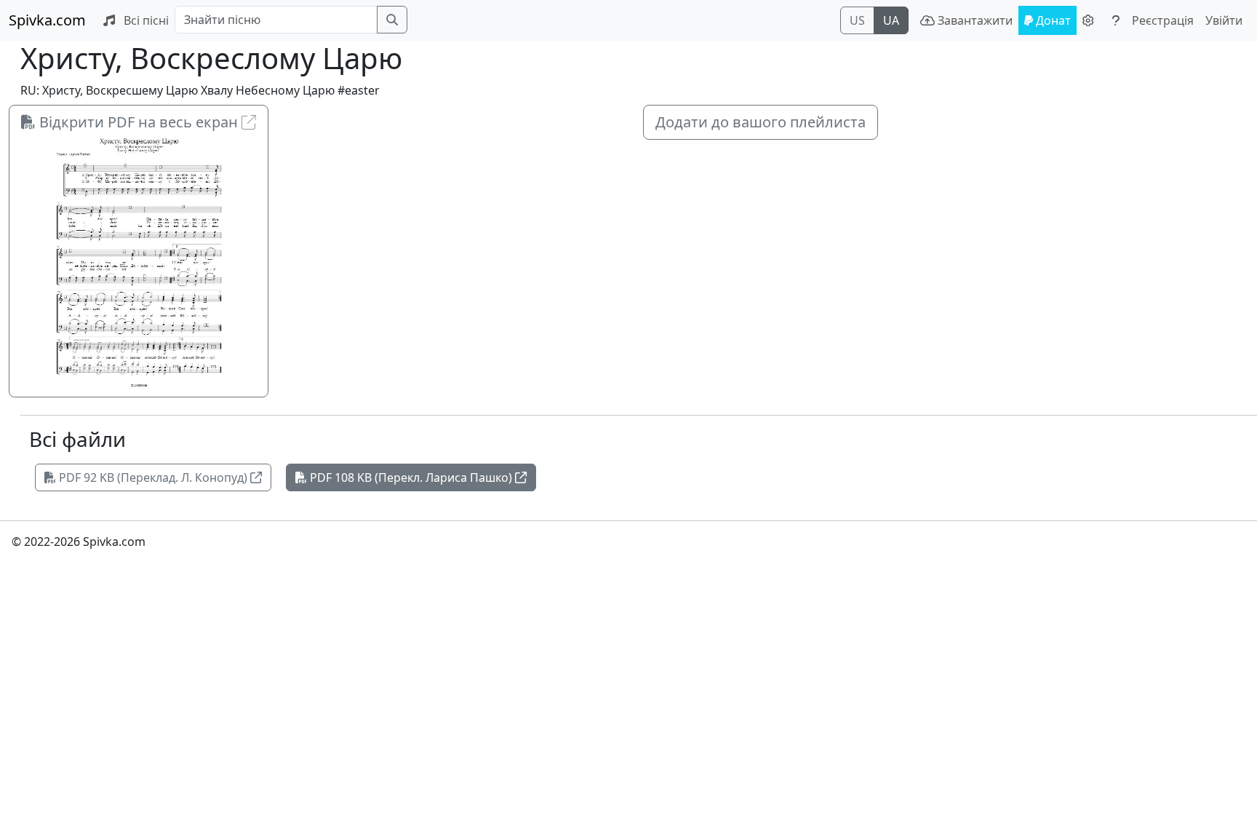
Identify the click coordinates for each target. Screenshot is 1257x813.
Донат (1052, 20)
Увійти (1223, 20)
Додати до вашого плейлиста (760, 122)
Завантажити (974, 20)
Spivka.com (47, 20)
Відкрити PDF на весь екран (139, 122)
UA (891, 20)
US (857, 20)
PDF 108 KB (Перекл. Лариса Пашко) (411, 477)
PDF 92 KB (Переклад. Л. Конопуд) (153, 477)
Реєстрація (1163, 20)
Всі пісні (145, 20)
